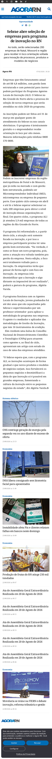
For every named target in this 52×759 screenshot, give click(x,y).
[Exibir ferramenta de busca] (49, 9)
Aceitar (14, 743)
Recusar (37, 743)
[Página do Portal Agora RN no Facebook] (3, 1)
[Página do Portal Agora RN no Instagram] (13, 1)
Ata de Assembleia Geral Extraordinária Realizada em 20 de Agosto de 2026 (25, 592)
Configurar (14, 749)
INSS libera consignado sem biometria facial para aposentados (24, 482)
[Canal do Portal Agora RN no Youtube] (17, 1)
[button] (2, 9)
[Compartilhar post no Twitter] (23, 25)
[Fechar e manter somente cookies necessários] (50, 743)
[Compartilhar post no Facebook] (26, 25)
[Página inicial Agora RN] (10, 721)
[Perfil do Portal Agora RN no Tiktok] (27, 1)
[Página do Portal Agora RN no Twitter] (8, 1)
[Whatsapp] (29, 25)
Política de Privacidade (25, 754)
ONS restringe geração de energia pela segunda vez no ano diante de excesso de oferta (26, 433)
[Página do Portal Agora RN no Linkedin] (22, 1)
